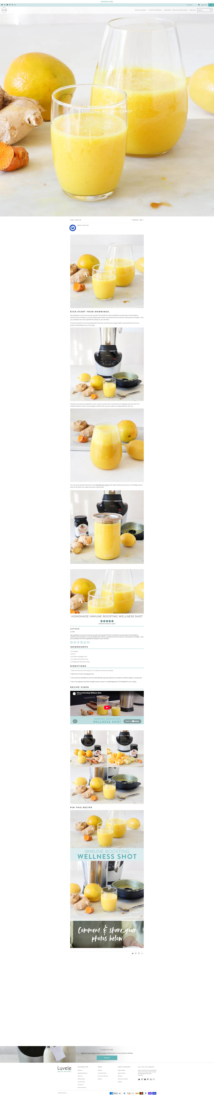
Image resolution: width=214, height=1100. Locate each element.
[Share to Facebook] (78, 643)
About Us (80, 1070)
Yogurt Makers (121, 1070)
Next (141, 220)
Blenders (120, 1076)
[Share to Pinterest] (81, 643)
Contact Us (80, 1084)
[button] (141, 10)
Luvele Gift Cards (102, 1073)
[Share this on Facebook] (136, 954)
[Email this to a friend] (142, 954)
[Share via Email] (88, 643)
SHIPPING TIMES (107, 1)
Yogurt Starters (121, 1073)
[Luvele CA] (4, 10)
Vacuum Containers (123, 1079)
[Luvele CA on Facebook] (4, 5)
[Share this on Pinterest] (139, 954)
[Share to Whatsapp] (85, 643)
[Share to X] (75, 643)
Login (205, 5)
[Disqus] (107, 980)
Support (100, 1079)
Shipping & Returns (82, 1073)
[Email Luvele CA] (15, 5)
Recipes (100, 1070)
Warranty (80, 1076)
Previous (135, 220)
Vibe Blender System (103, 485)
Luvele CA (63, 1092)
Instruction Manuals (103, 1076)
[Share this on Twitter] (133, 954)
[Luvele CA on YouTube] (7, 5)
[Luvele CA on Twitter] (2, 5)
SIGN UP (107, 1058)
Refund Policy (81, 1079)
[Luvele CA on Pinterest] (10, 5)
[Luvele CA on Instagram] (12, 5)
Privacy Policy (81, 1081)
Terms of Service (82, 1087)
